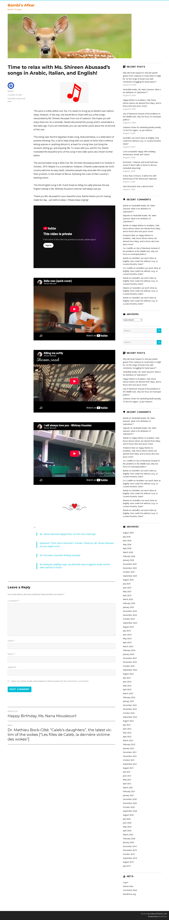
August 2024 (128, 627)
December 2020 (130, 799)
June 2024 (127, 634)
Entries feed (128, 886)
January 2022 (128, 748)
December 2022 (130, 705)
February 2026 (129, 556)
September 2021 (130, 764)
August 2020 (128, 815)
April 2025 (127, 595)
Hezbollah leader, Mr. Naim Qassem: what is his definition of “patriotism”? (139, 208)
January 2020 (128, 842)
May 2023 (127, 685)
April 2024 (127, 642)
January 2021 (128, 795)
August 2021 (128, 768)
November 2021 (130, 756)
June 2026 (127, 540)
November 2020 (130, 803)
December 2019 (130, 846)
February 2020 (129, 838)
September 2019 (130, 858)
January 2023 (128, 701)
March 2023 (128, 693)
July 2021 (127, 772)
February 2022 (129, 744)
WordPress (162, 916)
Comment (14, 601)
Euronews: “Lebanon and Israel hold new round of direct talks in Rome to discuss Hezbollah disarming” (140, 165)
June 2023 (127, 681)
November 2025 (130, 568)
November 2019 (130, 850)
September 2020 (130, 811)
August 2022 (128, 721)
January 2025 (128, 607)
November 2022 (130, 709)
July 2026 (127, 536)
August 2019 (128, 862)
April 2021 (127, 783)
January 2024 (128, 654)
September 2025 (130, 576)
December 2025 (130, 564)
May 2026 (127, 544)
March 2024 (128, 646)
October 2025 (129, 572)
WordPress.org (129, 894)
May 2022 (127, 732)
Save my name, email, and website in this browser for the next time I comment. (50, 681)
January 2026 (128, 560)
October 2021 (129, 760)
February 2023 (129, 697)
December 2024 (130, 611)
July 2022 (127, 725)
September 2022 (130, 717)
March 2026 (128, 552)
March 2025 (128, 599)
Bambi (10, 91)
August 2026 (128, 532)
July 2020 (127, 819)
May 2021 (127, 779)
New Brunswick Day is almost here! (138, 186)
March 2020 (128, 834)
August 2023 (128, 674)
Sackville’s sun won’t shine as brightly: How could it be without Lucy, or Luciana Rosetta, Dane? (142, 141)
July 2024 (127, 630)
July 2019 (127, 866)
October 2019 (129, 854)
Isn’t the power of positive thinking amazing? (60, 555)
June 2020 (127, 822)
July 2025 (127, 583)
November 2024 (130, 615)
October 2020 (129, 807)
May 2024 (127, 638)
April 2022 (127, 736)
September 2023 (130, 670)
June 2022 (127, 729)
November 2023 (130, 662)
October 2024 (129, 619)
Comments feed (130, 890)
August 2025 (128, 579)
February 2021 (129, 791)
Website (12, 667)
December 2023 (130, 658)
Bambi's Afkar (21, 5)
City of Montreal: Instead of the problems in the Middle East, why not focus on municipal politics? (142, 116)
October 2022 (129, 713)
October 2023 (129, 666)
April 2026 (127, 548)
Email (11, 654)
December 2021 (130, 752)
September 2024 (130, 623)
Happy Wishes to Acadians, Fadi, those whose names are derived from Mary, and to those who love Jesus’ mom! (142, 103)
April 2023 (127, 689)
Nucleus (144, 913)
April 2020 (127, 830)
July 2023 (127, 678)
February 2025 (129, 603)
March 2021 (128, 787)
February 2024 (129, 650)
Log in (125, 882)
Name (11, 641)
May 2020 (127, 826)
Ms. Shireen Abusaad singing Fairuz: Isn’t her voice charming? (68, 534)
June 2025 (127, 587)
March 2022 (128, 740)
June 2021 (127, 775)
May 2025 (127, 591)
